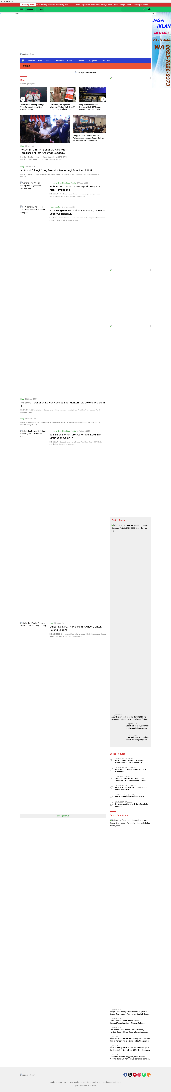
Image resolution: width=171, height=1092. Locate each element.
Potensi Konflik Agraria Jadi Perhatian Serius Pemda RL (131, 788)
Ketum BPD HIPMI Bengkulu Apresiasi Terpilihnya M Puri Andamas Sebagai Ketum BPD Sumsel (42, 153)
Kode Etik (62, 1082)
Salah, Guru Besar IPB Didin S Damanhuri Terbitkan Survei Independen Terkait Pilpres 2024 (132, 779)
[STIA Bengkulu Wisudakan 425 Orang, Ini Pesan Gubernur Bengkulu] (33, 299)
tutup (17, 13)
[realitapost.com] (27, 54)
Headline (31, 61)
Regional (93, 61)
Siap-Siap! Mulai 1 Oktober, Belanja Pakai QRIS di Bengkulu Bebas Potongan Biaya (86, 5)
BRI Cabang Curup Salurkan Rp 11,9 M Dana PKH (130, 770)
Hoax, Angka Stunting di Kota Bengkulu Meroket (131, 805)
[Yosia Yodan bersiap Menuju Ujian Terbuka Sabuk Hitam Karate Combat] (33, 94)
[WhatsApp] (144, 1075)
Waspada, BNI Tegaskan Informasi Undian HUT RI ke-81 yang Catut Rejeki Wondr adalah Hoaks (62, 107)
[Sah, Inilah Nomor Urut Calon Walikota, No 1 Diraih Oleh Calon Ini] (33, 524)
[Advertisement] (85, 32)
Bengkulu (53, 183)
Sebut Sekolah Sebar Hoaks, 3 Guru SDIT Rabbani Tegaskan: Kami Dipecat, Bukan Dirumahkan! (126, 1022)
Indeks (40, 9)
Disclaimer (96, 1082)
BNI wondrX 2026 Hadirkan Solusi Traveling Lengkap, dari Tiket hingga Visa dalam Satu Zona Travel (137, 738)
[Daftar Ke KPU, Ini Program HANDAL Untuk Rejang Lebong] (33, 716)
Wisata (73, 183)
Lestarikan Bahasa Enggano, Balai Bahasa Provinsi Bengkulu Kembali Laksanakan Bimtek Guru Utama (129, 1057)
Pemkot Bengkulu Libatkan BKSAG (129, 796)
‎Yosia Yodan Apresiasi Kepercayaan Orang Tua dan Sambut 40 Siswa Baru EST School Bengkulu (130, 1049)
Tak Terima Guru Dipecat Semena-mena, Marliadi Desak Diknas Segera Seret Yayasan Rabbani (128, 1031)
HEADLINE (26, 66)
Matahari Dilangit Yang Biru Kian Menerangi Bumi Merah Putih (56, 170)
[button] (144, 9)
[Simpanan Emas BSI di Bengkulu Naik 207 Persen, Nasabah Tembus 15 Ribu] (92, 94)
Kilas (40, 61)
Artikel (48, 61)
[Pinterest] (135, 1075)
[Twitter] (130, 1075)
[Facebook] (125, 1075)
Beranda (30, 9)
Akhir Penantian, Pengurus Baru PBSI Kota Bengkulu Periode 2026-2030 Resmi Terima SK (129, 718)
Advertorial (59, 61)
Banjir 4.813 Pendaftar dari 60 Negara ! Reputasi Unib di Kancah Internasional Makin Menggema (130, 1040)
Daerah (81, 61)
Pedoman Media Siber (113, 1082)
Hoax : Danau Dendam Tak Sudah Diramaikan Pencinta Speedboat (129, 761)
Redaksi (86, 1082)
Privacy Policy (74, 1082)
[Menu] (22, 9)
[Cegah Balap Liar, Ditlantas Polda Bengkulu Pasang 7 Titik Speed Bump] (118, 727)
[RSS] (149, 1075)
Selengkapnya (63, 816)
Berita (69, 61)
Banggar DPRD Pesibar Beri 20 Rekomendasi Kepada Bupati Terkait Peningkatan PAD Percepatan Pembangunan (88, 138)
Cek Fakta (106, 61)
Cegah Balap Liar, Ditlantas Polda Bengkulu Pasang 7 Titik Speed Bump (137, 727)
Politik (73, 431)
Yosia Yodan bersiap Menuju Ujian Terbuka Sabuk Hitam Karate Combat (32, 107)
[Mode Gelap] (149, 9)
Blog (22, 146)
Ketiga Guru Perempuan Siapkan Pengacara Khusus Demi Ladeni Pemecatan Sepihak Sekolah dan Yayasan (130, 1013)
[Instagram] (139, 1075)
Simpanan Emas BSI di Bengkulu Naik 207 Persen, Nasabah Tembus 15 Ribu (90, 107)
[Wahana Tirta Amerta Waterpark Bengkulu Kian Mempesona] (33, 192)
